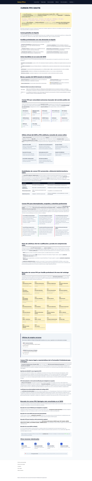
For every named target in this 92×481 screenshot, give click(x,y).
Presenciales (43, 2)
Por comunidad (64, 2)
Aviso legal (20, 468)
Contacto (19, 466)
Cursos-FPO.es (21, 2)
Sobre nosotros (20, 470)
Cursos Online (36, 2)
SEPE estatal (66, 433)
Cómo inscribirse (50, 2)
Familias (71, 2)
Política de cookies (21, 464)
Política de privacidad (22, 462)
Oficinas (57, 2)
